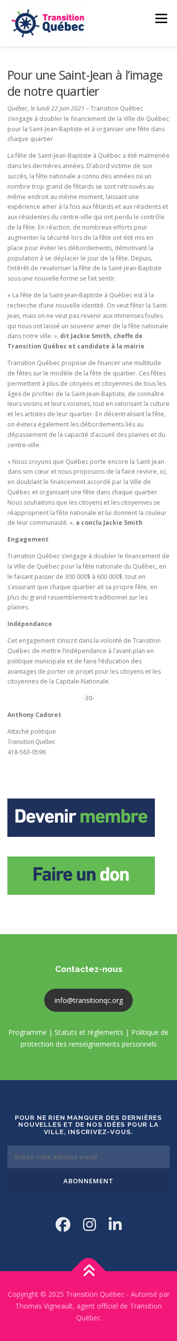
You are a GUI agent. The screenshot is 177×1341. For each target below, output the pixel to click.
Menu (160, 18)
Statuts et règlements (89, 1032)
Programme (27, 1032)
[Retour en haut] (88, 1271)
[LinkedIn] (115, 1224)
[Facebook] (63, 1224)
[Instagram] (89, 1224)
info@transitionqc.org (89, 1000)
